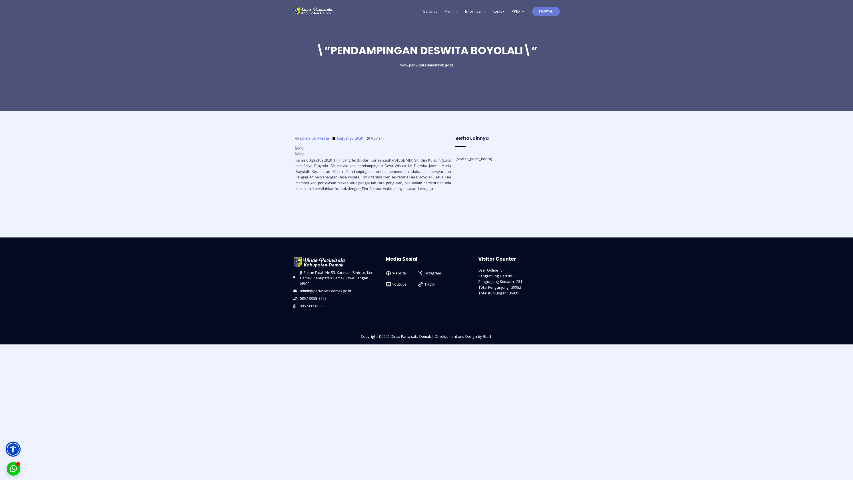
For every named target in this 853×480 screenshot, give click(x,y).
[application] (455, 11)
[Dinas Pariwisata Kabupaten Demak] (313, 10)
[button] (546, 11)
